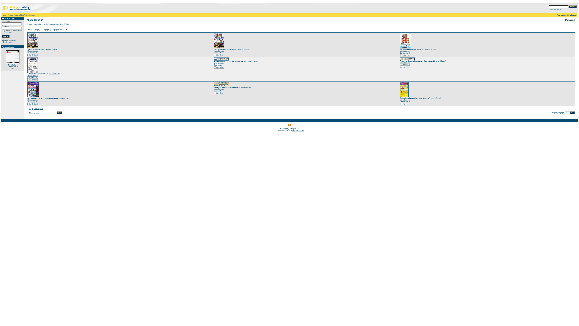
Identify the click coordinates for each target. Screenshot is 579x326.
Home (4, 15)
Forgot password (9, 40)
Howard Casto (51, 49)
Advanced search (555, 9)
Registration (7, 42)
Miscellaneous (32, 51)
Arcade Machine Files (16, 15)
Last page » (38, 109)
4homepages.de (298, 130)
